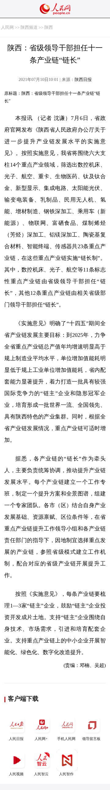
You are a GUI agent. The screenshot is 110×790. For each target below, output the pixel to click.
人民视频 (16, 774)
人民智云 (41, 774)
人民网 (7, 27)
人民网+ (41, 739)
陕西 (48, 27)
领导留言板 (91, 739)
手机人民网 (66, 739)
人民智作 (66, 774)
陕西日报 (83, 79)
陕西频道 (29, 27)
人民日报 (16, 739)
